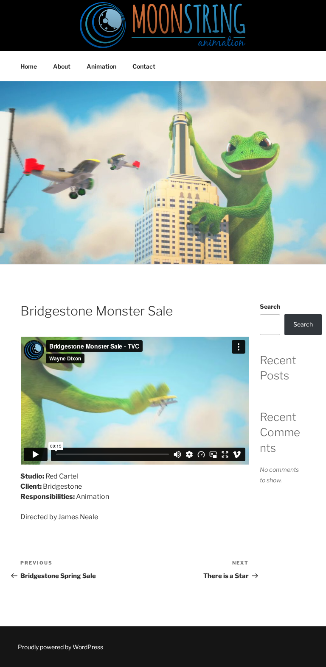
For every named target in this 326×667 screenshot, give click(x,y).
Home (28, 66)
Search (270, 306)
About (61, 66)
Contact (143, 66)
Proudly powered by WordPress (60, 646)
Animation (101, 66)
